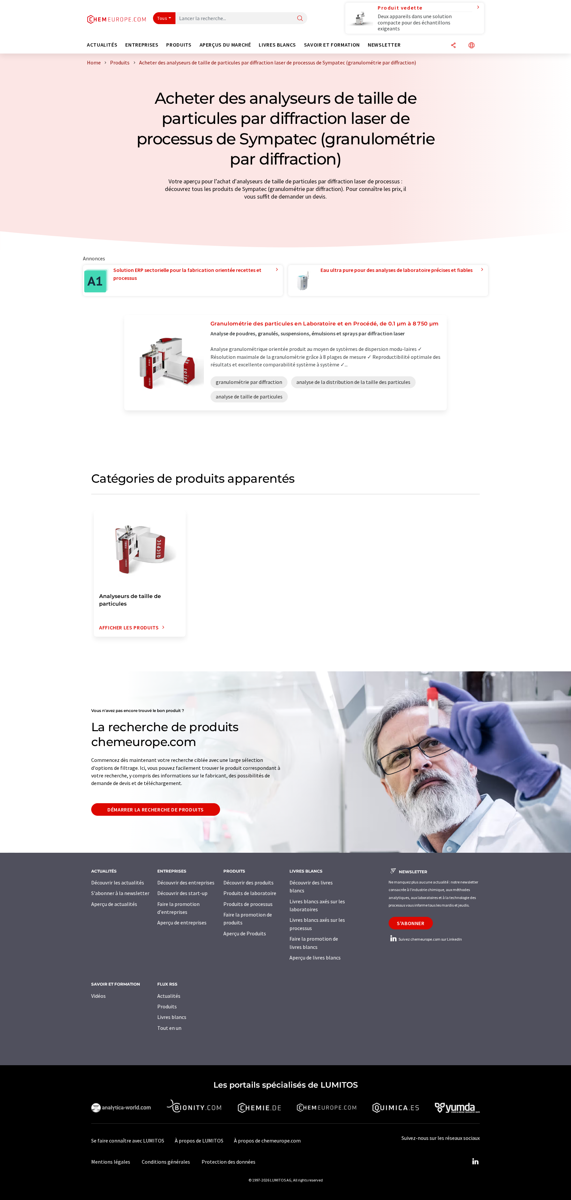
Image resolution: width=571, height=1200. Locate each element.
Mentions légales (110, 1161)
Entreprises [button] (141, 45)
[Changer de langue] (471, 46)
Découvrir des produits (248, 882)
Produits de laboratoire (249, 893)
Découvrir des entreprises (185, 882)
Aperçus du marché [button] (225, 45)
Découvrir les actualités (117, 882)
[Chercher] (300, 18)
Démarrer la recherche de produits (155, 809)
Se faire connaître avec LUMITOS (127, 1140)
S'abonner (411, 923)
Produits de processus (248, 904)
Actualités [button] (102, 45)
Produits (167, 1006)
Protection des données (228, 1161)
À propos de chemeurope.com (267, 1140)
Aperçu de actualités (114, 904)
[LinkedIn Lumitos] (475, 1161)
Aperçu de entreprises (182, 922)
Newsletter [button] (384, 45)
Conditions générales (166, 1161)
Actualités (168, 996)
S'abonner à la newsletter (120, 893)
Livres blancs (171, 1017)
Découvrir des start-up (182, 893)
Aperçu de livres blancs (315, 957)
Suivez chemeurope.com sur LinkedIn (430, 939)
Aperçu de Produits (244, 933)
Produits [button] (178, 45)
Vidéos (98, 996)
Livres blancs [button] (277, 45)
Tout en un (169, 1028)
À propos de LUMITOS (199, 1140)
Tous (162, 18)
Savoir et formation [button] (332, 45)
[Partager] (453, 46)
